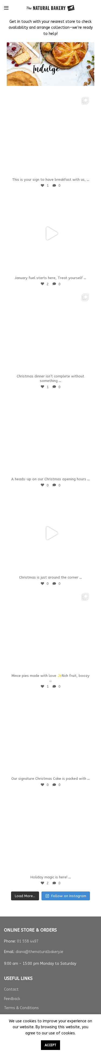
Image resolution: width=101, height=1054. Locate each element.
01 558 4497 (28, 941)
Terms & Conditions (21, 1008)
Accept (51, 1045)
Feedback (12, 999)
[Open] (50, 135)
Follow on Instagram (68, 896)
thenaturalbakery (49, 99)
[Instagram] (85, 169)
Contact (11, 989)
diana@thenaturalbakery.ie (39, 952)
